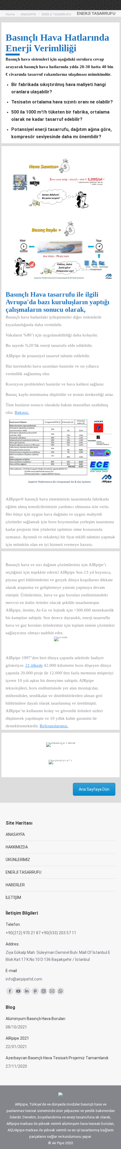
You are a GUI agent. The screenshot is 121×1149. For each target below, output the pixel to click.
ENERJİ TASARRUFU (23, 872)
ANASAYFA (15, 834)
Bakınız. (22, 412)
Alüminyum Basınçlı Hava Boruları (35, 1018)
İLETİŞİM (13, 897)
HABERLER (15, 885)
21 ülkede (34, 665)
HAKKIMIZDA (17, 847)
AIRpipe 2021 (17, 1038)
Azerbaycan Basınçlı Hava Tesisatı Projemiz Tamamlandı (57, 1058)
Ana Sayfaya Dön (94, 789)
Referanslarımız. (54, 726)
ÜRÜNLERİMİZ (18, 859)
